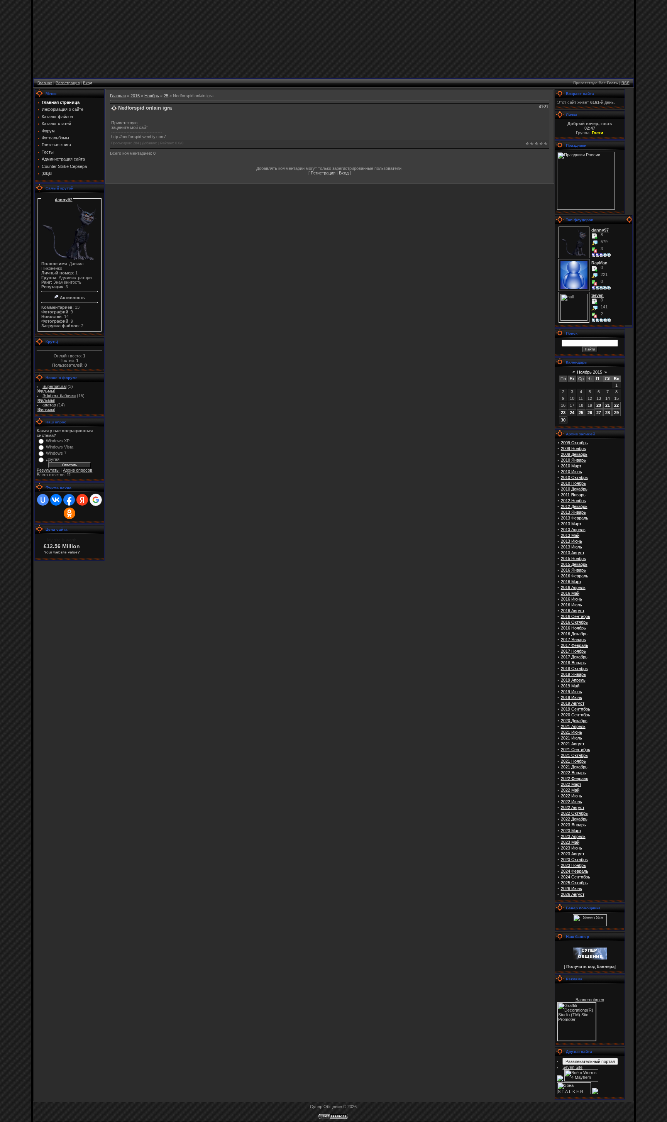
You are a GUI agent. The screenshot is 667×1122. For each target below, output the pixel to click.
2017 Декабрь (574, 657)
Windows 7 (56, 453)
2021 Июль (571, 738)
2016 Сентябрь (575, 616)
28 (607, 412)
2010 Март (571, 466)
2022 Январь (573, 772)
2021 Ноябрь (573, 761)
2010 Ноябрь (573, 483)
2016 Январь (573, 570)
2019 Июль (571, 697)
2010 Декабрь (574, 489)
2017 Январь (573, 639)
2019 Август (572, 703)
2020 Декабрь (574, 720)
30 (563, 420)
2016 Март (571, 581)
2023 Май (570, 842)
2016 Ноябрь (573, 628)
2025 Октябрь (574, 882)
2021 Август (572, 743)
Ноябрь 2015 (589, 372)
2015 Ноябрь (573, 558)
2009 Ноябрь (573, 448)
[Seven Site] (590, 924)
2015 (135, 95)
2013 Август (572, 552)
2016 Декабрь (574, 633)
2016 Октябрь (574, 622)
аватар (49, 405)
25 (166, 95)
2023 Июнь (571, 848)
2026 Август (572, 894)
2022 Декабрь (574, 819)
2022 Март (571, 784)
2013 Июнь (571, 541)
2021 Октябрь (574, 755)
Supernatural (54, 386)
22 (616, 405)
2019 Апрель (573, 680)
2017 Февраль (574, 645)
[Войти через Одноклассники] (69, 513)
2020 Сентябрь (575, 714)
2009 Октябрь (574, 442)
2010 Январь (573, 460)
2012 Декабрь (574, 506)
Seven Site (572, 1067)
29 (616, 412)
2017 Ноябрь (573, 651)
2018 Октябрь (574, 668)
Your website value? (62, 552)
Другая (52, 459)
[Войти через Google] (96, 500)
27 (598, 412)
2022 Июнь (571, 796)
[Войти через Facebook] (69, 500)
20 (598, 405)
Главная (44, 83)
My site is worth (61, 540)
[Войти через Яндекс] (82, 500)
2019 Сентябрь (575, 709)
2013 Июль (571, 547)
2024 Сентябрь (575, 877)
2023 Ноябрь (573, 865)
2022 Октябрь (574, 813)
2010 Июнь (571, 471)
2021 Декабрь (574, 767)
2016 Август (572, 610)
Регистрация (68, 83)
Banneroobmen (590, 999)
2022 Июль (571, 801)
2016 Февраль (574, 576)
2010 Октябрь (574, 477)
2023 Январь (573, 824)
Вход (87, 83)
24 (572, 412)
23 (563, 412)
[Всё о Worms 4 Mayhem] (581, 1080)
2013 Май (570, 535)
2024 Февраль (574, 871)
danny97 (63, 199)
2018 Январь (573, 662)
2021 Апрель (573, 726)
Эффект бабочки (59, 395)
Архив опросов (77, 470)
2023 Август (572, 853)
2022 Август (572, 807)
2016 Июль (571, 604)
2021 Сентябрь (575, 749)
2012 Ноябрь (573, 500)
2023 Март (571, 830)
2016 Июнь (571, 599)
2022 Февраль (574, 778)
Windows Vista (59, 447)
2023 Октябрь (574, 859)
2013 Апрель (573, 529)
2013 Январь (573, 512)
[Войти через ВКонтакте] (56, 500)
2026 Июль (571, 888)
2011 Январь (573, 494)
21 (607, 405)
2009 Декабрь (574, 454)
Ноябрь (151, 95)
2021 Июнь (571, 732)
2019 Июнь (571, 691)
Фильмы (46, 391)
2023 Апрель (573, 836)
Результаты (48, 470)
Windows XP (57, 440)
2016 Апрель (573, 587)
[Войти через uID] (43, 500)
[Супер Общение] (590, 958)
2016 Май (570, 593)
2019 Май (570, 686)
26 (589, 412)
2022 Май (570, 790)
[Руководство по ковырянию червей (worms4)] (595, 1092)
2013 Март (571, 523)
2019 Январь (573, 674)
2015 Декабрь (574, 564)
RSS (625, 83)
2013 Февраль (574, 518)
